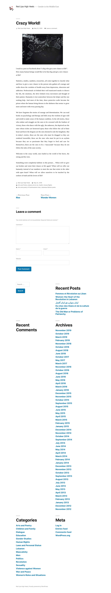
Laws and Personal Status (28, 545)
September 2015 (64, 403)
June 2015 (61, 410)
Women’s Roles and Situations (31, 575)
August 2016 (62, 373)
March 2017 (61, 363)
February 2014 (63, 459)
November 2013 (63, 469)
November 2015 (63, 396)
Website (18, 258)
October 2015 (62, 400)
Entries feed (62, 529)
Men (18, 555)
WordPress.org (63, 535)
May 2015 (60, 413)
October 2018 (62, 347)
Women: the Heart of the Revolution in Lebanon (68, 298)
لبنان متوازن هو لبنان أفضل (67, 302)
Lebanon (20, 548)
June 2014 (61, 446)
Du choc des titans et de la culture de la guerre (72, 307)
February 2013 (63, 499)
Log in (58, 525)
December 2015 (63, 393)
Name (18, 249)
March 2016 (61, 386)
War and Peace (23, 572)
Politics (19, 558)
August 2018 (62, 350)
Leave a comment (51, 28)
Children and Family (26, 529)
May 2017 (60, 360)
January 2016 (62, 390)
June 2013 (61, 486)
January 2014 (62, 463)
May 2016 (60, 380)
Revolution (21, 562)
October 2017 (62, 357)
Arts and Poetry (22, 185)
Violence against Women (28, 568)
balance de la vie (33, 185)
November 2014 (63, 433)
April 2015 (61, 416)
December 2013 (63, 466)
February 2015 (63, 423)
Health (41, 185)
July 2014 (60, 443)
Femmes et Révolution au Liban (71, 293)
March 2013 (61, 496)
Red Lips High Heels (25, 6)
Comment (19, 224)
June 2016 (61, 377)
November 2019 (63, 330)
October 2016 (62, 370)
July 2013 (60, 482)
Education (21, 535)
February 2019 (63, 340)
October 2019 (62, 333)
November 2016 (63, 367)
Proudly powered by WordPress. (38, 586)
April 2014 (61, 453)
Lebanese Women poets (48, 187)
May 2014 (60, 449)
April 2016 (61, 383)
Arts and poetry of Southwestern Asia (29, 187)
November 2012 (63, 509)
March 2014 (61, 456)
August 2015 (62, 406)
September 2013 (64, 476)
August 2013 (62, 479)
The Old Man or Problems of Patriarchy (69, 312)
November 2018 (63, 343)
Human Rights (48, 185)
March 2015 (61, 420)
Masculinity (22, 552)
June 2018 (61, 353)
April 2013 (61, 492)
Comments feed (63, 532)
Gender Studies (23, 538)
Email (45, 249)
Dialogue (20, 532)
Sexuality (20, 565)
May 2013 (60, 489)
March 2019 (61, 337)
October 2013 (62, 472)
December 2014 (63, 429)
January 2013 (62, 502)
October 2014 (62, 436)
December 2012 (63, 506)
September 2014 (64, 439)
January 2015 (62, 426)
